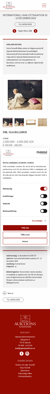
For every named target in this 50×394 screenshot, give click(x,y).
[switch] (43, 196)
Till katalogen (25, 24)
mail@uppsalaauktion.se (25, 348)
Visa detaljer (37, 221)
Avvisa (25, 241)
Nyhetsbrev (25, 370)
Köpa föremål (25, 368)
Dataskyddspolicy (25, 376)
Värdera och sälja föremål (25, 365)
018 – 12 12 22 (26, 345)
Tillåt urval (25, 235)
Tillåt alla (25, 228)
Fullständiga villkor (25, 373)
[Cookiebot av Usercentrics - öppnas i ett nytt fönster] (36, 152)
